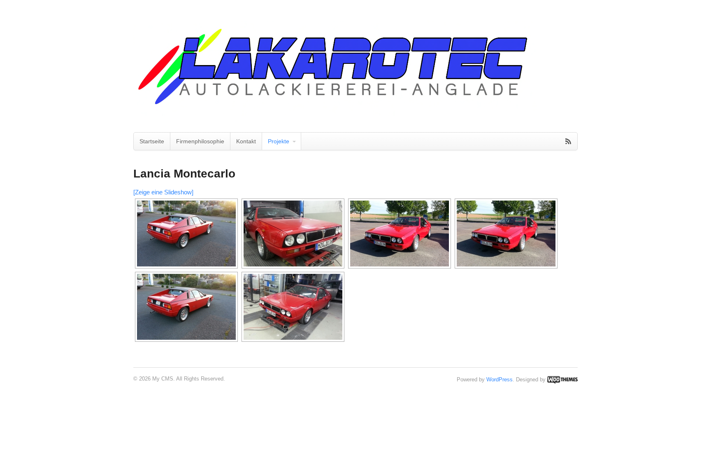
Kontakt (246, 141)
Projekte (278, 141)
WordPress (499, 379)
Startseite (151, 141)
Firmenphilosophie (200, 141)
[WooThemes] (562, 379)
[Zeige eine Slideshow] (163, 192)
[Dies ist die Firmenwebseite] (335, 111)
